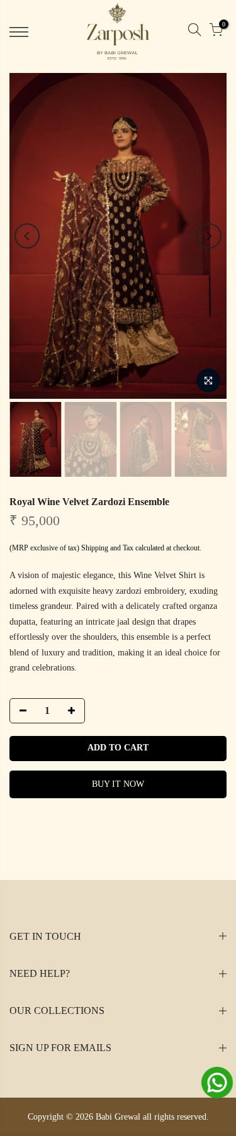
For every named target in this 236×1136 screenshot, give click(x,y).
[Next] (209, 235)
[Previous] (27, 235)
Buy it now (118, 784)
